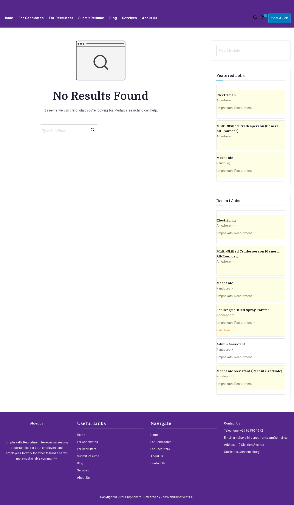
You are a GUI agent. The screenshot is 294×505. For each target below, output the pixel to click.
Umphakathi (133, 497)
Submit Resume (91, 18)
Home (8, 18)
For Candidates (31, 18)
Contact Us (158, 463)
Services (129, 18)
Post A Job (279, 18)
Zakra (165, 497)
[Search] (92, 131)
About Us (149, 18)
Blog (113, 18)
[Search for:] (251, 50)
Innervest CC (184, 497)
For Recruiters (61, 18)
